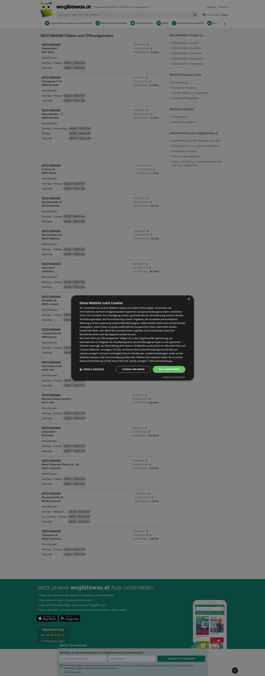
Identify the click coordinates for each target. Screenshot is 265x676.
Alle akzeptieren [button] (169, 369)
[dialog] (132, 337)
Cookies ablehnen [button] (133, 369)
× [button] (189, 299)
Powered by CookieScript (173, 377)
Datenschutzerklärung (160, 361)
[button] (92, 369)
